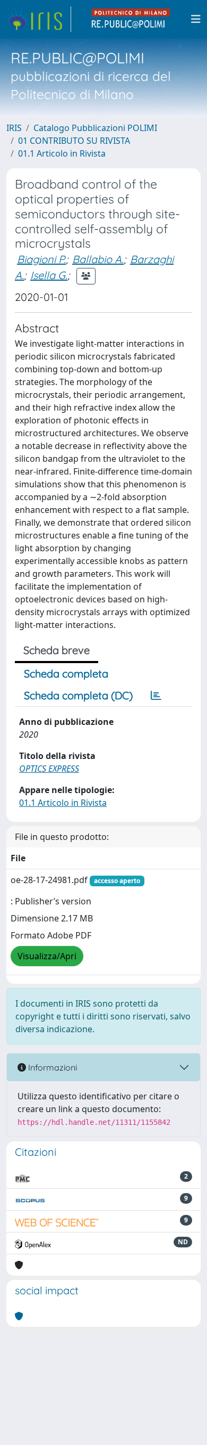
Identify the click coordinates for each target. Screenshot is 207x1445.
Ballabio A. (98, 259)
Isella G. (48, 275)
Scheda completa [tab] (66, 673)
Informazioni (51, 1067)
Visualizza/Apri (47, 956)
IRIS (14, 128)
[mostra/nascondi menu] (196, 19)
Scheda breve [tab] (56, 650)
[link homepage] (38, 19)
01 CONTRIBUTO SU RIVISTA (74, 140)
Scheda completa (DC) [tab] (78, 695)
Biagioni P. (41, 259)
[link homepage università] (131, 19)
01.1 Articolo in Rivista (62, 153)
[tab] (156, 695)
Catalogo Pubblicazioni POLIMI (95, 128)
